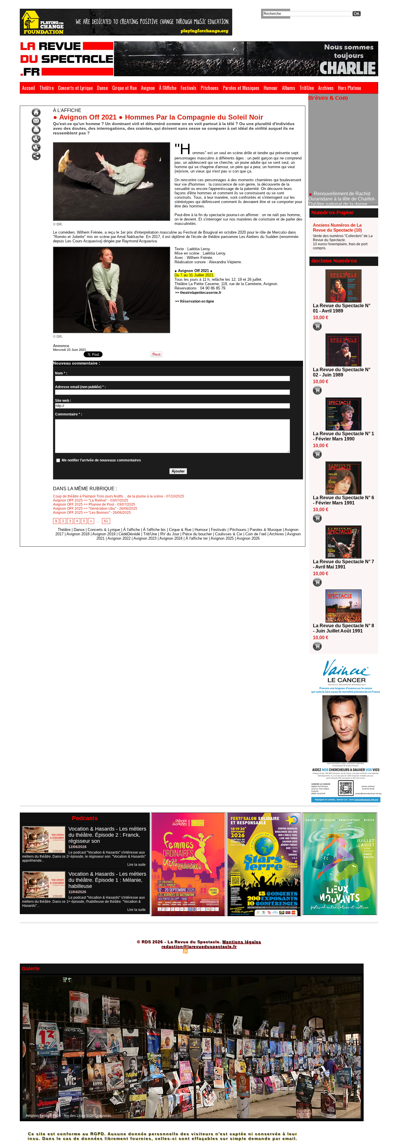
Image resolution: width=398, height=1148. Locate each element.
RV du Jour (169, 534)
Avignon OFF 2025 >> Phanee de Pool (83, 504)
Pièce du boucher (197, 534)
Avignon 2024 (170, 538)
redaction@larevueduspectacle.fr (199, 946)
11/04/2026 (77, 892)
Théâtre (46, 87)
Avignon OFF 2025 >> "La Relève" (80, 500)
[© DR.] (111, 144)
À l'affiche (44, 101)
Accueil (28, 87)
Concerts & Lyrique (104, 529)
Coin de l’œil (255, 534)
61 (106, 521)
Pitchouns (210, 87)
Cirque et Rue (124, 87)
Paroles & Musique (266, 529)
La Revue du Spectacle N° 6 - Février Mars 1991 (343, 500)
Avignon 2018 (77, 534)
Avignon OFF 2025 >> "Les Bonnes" (81, 513)
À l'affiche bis (154, 529)
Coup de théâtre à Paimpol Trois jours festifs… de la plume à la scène (108, 496)
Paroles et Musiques (241, 87)
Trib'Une (307, 87)
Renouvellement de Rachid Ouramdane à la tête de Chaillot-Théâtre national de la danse (341, 175)
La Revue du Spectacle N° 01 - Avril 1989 (341, 308)
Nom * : (61, 373)
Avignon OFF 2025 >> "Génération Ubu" (84, 509)
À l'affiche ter (197, 538)
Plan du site (170, 951)
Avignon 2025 (222, 538)
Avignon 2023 (144, 538)
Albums (288, 87)
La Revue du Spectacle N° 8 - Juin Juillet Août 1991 (343, 628)
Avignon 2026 (248, 538)
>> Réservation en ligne (194, 301)
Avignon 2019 (103, 534)
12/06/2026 (77, 847)
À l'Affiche (167, 87)
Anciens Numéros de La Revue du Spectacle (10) (337, 227)
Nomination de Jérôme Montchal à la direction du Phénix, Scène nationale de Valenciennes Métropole (343, 202)
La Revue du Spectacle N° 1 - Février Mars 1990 (343, 436)
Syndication (198, 951)
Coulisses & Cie (228, 534)
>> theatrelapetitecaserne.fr (198, 293)
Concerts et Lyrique (75, 87)
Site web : (63, 401)
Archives (326, 87)
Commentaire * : (68, 414)
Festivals (188, 87)
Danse (102, 87)
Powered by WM (224, 951)
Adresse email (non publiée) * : (80, 387)
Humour (271, 87)
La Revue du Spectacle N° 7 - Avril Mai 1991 (343, 564)
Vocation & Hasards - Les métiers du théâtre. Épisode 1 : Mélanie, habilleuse (107, 880)
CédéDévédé (129, 534)
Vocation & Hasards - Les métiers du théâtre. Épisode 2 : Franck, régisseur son (107, 835)
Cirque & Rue (180, 529)
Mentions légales (241, 941)
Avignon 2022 (119, 538)
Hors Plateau (349, 87)
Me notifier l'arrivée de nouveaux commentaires (101, 460)
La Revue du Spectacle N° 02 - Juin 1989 (341, 372)
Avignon (148, 87)
